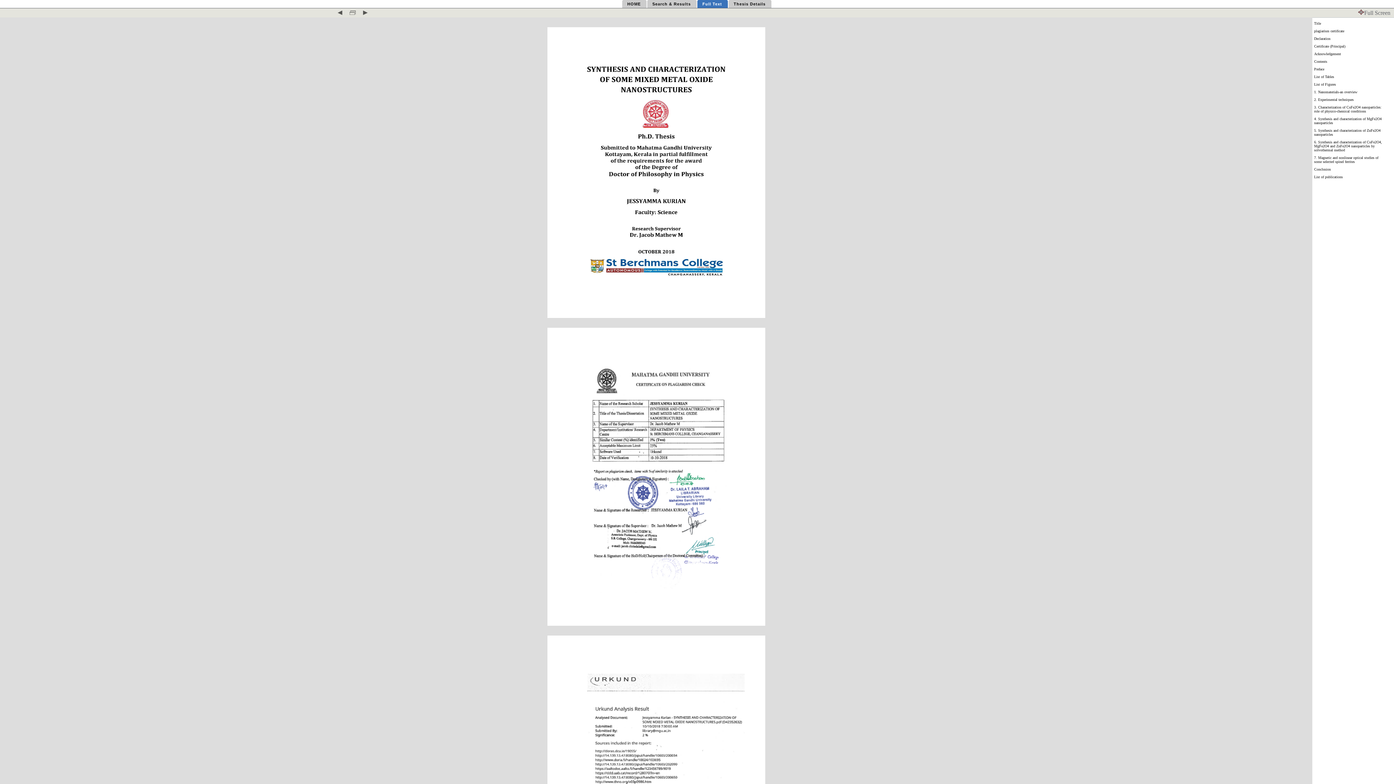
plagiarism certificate (1329, 31)
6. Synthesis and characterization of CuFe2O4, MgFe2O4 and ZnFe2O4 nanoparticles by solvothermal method (1348, 146)
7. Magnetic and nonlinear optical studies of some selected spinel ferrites (1346, 160)
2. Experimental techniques (1334, 100)
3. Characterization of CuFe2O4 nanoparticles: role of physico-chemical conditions (1348, 109)
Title (1317, 23)
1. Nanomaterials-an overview (1335, 92)
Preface (1319, 69)
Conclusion (1322, 169)
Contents (1320, 62)
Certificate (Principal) (1329, 46)
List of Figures (1325, 84)
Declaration (1322, 39)
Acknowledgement (1327, 54)
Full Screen (1377, 13)
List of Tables (1324, 77)
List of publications (1328, 177)
